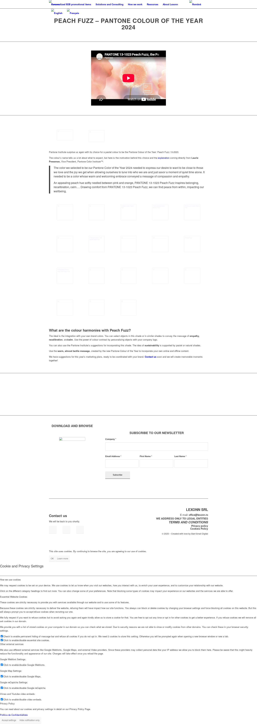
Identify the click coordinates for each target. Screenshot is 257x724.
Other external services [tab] (12, 644)
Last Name (180, 456)
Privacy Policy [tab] (7, 703)
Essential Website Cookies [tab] (13, 596)
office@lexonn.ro (198, 515)
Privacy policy (199, 526)
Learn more (62, 558)
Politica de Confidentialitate (14, 714)
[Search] (183, 4)
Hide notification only (30, 720)
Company (110, 439)
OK (52, 558)
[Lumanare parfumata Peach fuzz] (97, 276)
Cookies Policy (199, 528)
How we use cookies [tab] (10, 579)
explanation (163, 157)
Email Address (113, 456)
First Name (146, 456)
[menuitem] (71, 4)
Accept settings (9, 720)
